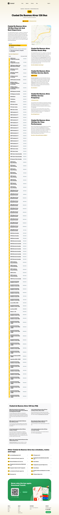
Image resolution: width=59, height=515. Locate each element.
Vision (22, 3)
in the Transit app (38, 432)
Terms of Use (20, 512)
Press (9, 510)
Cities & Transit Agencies (34, 507)
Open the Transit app (34, 77)
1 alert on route (35, 75)
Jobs (19, 510)
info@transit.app (48, 507)
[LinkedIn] (49, 509)
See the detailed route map (37, 64)
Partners (32, 3)
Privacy (19, 511)
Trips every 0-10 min (35, 100)
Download (48, 512)
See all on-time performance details (39, 135)
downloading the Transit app (43, 414)
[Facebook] (48, 509)
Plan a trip (25, 492)
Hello (9, 506)
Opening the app (43, 57)
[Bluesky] (47, 509)
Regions (27, 3)
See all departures (35, 114)
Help (8, 511)
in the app (13, 424)
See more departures (13, 54)
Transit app (34, 107)
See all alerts (34, 87)
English (48, 3)
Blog (37, 3)
